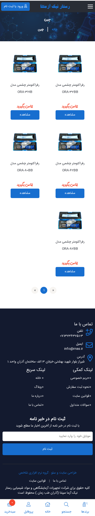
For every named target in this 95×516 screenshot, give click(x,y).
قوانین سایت (82, 396)
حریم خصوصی (80, 378)
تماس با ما (36, 405)
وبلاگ (39, 387)
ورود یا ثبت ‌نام (13, 6)
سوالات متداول (80, 405)
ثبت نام (47, 449)
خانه (54, 29)
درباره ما (38, 396)
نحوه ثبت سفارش (79, 387)
